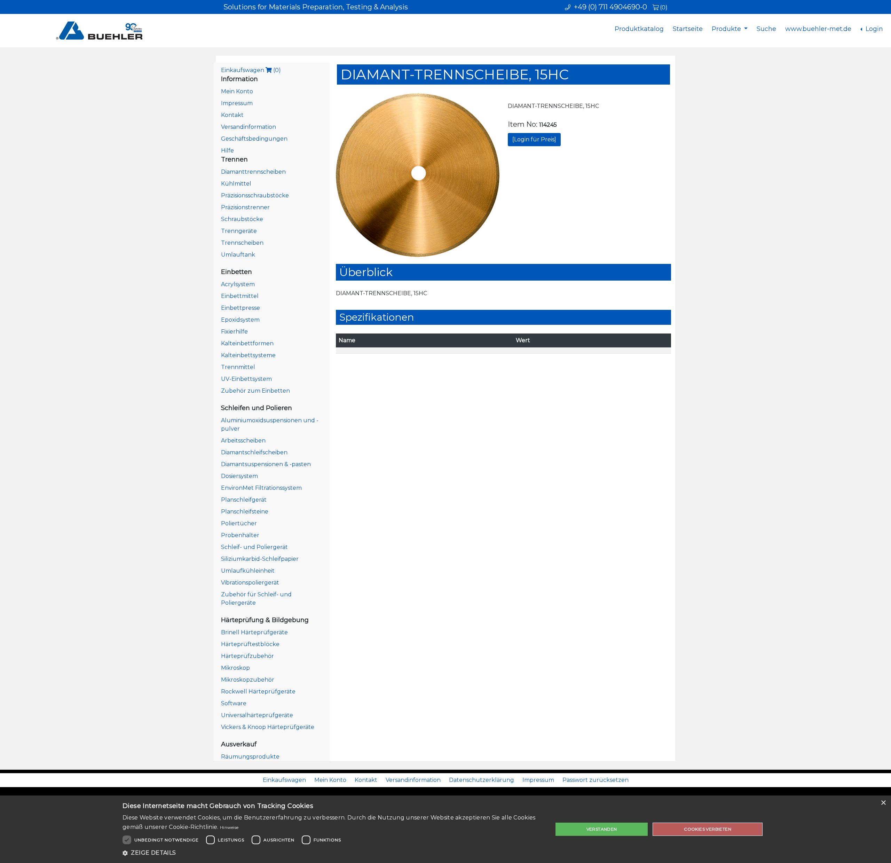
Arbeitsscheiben (243, 440)
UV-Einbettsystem (246, 379)
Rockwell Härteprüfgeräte (258, 691)
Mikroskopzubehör (247, 679)
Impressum (237, 103)
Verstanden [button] (601, 829)
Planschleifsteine (244, 511)
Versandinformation (248, 127)
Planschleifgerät (244, 499)
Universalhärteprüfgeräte (257, 715)
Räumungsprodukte (250, 756)
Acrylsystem (238, 284)
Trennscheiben (242, 243)
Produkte (727, 29)
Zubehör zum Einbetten (255, 390)
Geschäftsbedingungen (254, 138)
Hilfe (227, 150)
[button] (331, 853)
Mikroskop (235, 668)
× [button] (883, 803)
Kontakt (232, 115)
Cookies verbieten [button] (707, 829)
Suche (766, 29)
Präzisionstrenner (245, 207)
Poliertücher (239, 523)
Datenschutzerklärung (481, 780)
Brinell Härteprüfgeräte (254, 632)
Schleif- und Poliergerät (254, 547)
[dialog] (445, 829)
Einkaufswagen (251, 70)
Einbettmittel (240, 296)
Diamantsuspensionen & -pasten (266, 464)
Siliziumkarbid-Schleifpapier (260, 559)
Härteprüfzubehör (247, 656)
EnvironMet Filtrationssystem (261, 488)
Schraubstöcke (242, 219)
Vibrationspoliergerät (250, 582)
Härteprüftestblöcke (250, 644)
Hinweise (229, 827)
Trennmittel (238, 367)
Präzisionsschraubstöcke (255, 195)
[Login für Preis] (534, 139)
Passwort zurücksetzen (595, 780)
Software (233, 703)
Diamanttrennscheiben (253, 171)
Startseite (688, 29)
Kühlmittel (236, 183)
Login (873, 29)
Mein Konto (237, 91)
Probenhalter (240, 535)
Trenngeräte (239, 231)
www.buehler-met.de (818, 29)
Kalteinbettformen (247, 343)
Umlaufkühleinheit (248, 570)
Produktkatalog (639, 29)
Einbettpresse (240, 308)
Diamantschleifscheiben (254, 452)
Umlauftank (238, 254)
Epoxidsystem (240, 319)
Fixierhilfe (234, 331)
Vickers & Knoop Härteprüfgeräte (267, 727)
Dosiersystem (239, 476)
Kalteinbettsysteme (248, 355)
